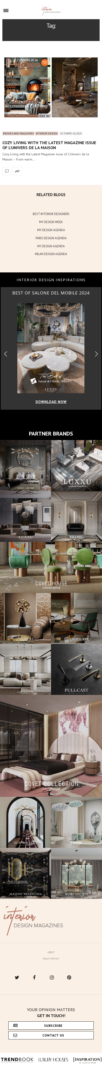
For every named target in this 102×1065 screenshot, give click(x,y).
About (51, 952)
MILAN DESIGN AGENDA (51, 254)
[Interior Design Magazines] (51, 10)
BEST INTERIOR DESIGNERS (51, 214)
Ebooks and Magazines (18, 133)
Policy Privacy (51, 958)
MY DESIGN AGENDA (51, 230)
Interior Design (46, 133)
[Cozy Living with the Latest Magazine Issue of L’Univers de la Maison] (51, 87)
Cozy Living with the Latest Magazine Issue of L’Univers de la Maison (49, 145)
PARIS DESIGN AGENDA (51, 238)
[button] (96, 354)
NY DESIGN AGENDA (51, 246)
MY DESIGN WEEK (51, 222)
